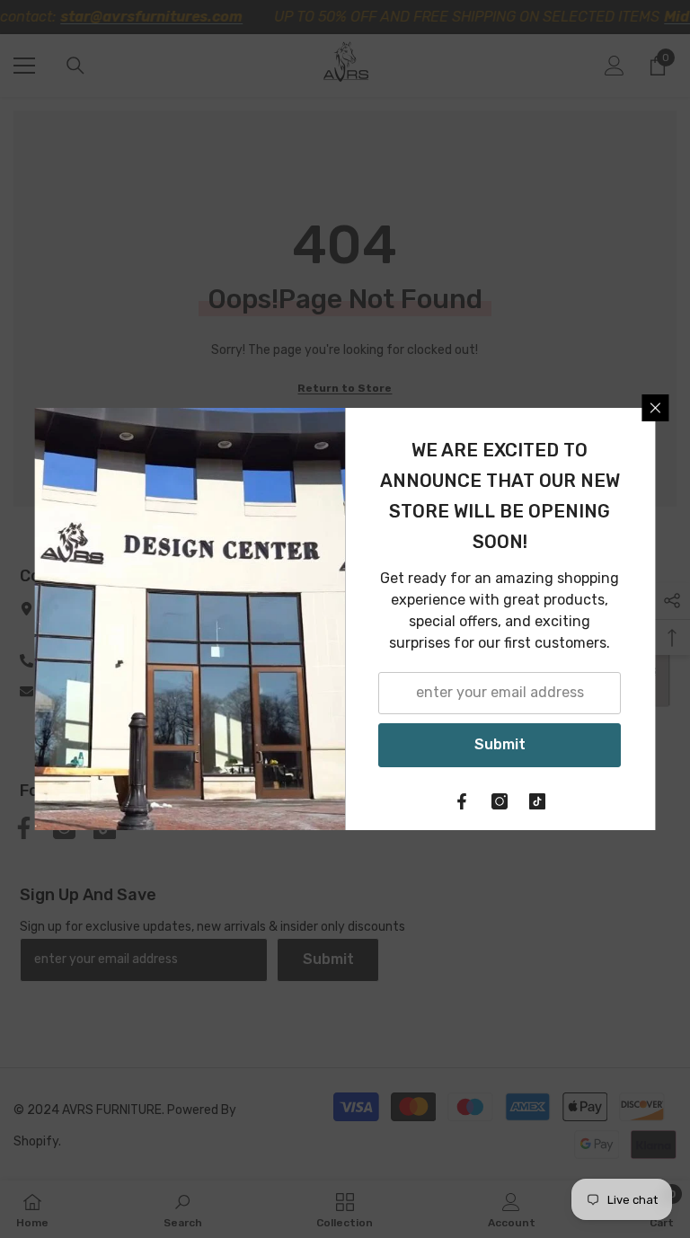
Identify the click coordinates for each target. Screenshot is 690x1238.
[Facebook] (463, 801)
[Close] (655, 407)
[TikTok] (538, 801)
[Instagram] (500, 801)
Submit (500, 744)
